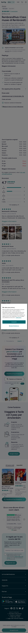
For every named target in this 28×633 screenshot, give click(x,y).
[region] (14, 316)
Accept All (14, 321)
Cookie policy (18, 317)
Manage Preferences (14, 325)
